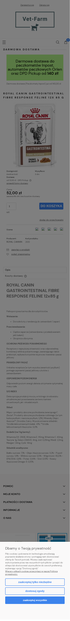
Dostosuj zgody (35, 591)
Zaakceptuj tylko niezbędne (35, 582)
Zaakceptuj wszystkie (35, 600)
